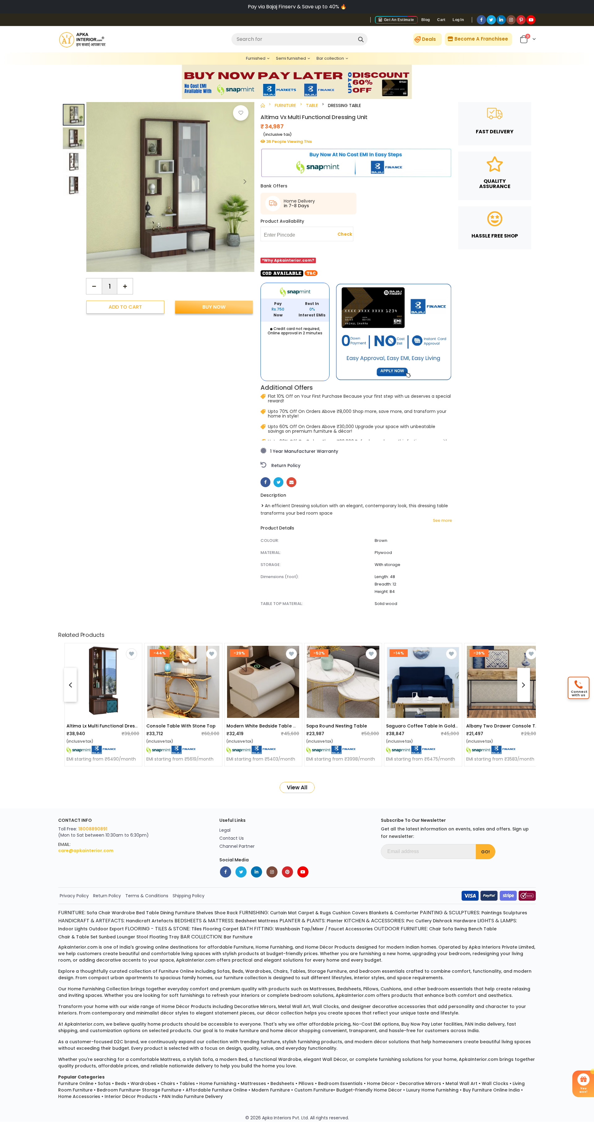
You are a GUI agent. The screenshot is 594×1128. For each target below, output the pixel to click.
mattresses (322, 989)
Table (152, 913)
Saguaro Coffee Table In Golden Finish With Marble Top (449, 726)
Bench (475, 929)
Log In (458, 20)
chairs (280, 971)
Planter (335, 921)
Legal (224, 830)
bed (243, 1059)
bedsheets (349, 989)
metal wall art (294, 1006)
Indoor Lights (73, 929)
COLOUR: (269, 540)
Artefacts (162, 921)
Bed (140, 913)
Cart (441, 20)
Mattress (268, 921)
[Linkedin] (501, 19)
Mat (292, 913)
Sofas (104, 1083)
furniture (243, 947)
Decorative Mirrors (420, 1083)
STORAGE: (270, 565)
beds (237, 971)
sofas (223, 971)
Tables (187, 1083)
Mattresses (253, 1083)
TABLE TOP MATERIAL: (281, 604)
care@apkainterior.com (86, 850)
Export (117, 929)
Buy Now (214, 307)
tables (297, 971)
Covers (360, 913)
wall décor (334, 1059)
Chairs (168, 1083)
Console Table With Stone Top (181, 726)
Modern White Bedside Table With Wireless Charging (286, 726)
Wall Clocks (495, 1083)
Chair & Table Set (77, 937)
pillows (370, 989)
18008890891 (92, 829)
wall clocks (325, 1006)
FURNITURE (285, 105)
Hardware (465, 921)
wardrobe (289, 1059)
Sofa (92, 913)
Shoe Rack (226, 913)
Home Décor (381, 1083)
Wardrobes (143, 1083)
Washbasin (287, 929)
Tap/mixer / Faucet (322, 929)
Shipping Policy (188, 896)
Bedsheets (282, 1083)
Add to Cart (125, 307)
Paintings (491, 913)
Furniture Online (75, 1083)
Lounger (126, 937)
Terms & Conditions (146, 896)
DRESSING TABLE (344, 105)
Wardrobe (123, 913)
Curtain (278, 913)
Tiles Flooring (206, 929)
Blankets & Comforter (394, 913)
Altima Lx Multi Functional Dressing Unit (110, 726)
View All (297, 787)
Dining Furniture (177, 913)
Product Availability (282, 221)
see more (442, 520)
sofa (207, 1059)
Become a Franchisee (480, 39)
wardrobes (258, 971)
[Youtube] (531, 19)
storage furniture (327, 971)
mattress (170, 1059)
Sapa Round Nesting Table (336, 726)
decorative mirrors (255, 1006)
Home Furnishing (217, 1083)
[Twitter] (491, 19)
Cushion (341, 913)
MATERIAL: (270, 552)
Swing (460, 929)
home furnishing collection (98, 989)
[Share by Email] (291, 482)
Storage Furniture (161, 1090)
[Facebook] (481, 19)
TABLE (312, 105)
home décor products (330, 947)
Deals (429, 39)
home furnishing (274, 947)
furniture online (176, 971)
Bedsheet (246, 921)
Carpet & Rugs (314, 913)
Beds (120, 1083)
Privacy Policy (74, 896)
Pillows (306, 1083)
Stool (142, 937)
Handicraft (138, 921)
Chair (104, 913)
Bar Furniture (238, 937)
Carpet (230, 929)
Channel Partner (237, 846)
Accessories (359, 929)
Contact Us (231, 838)
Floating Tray (164, 937)
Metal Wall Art (461, 1083)
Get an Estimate (398, 20)
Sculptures (515, 913)
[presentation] (245, 181)
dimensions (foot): (279, 577)
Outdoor (98, 929)
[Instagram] (511, 19)
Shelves (204, 913)
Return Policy (107, 896)
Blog (425, 20)
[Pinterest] (521, 19)
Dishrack (442, 921)
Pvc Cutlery (419, 921)
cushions (391, 989)
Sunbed (107, 937)
